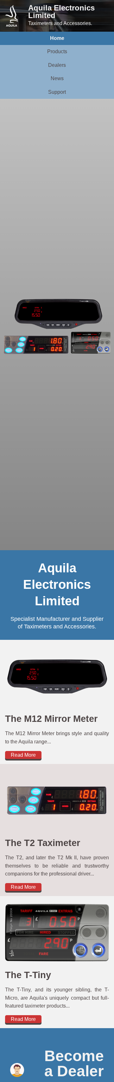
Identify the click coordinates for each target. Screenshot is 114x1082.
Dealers (57, 65)
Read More (23, 755)
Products (57, 51)
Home (57, 38)
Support (57, 92)
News (57, 78)
